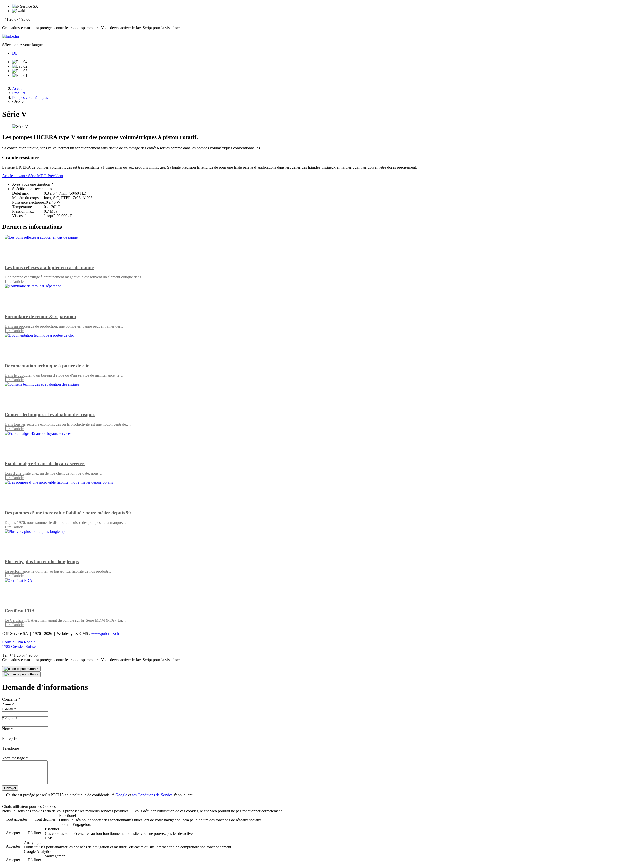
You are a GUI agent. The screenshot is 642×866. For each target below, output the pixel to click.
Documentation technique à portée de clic (47, 365)
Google (121, 795)
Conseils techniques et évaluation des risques (50, 414)
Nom (7, 729)
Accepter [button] (13, 833)
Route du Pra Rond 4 (19, 642)
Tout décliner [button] (45, 819)
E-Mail (9, 709)
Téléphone (10, 748)
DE (15, 53)
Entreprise (10, 738)
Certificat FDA (20, 610)
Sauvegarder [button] (55, 856)
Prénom (9, 719)
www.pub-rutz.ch (105, 633)
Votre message (15, 758)
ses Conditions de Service (152, 795)
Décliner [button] (34, 833)
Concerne (11, 699)
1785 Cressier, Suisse (19, 646)
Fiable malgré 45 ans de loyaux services (45, 463)
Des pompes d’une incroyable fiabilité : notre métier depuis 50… (70, 512)
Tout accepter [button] (16, 819)
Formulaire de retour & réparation (40, 316)
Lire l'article (14, 281)
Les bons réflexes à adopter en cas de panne (49, 267)
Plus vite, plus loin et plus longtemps (42, 561)
